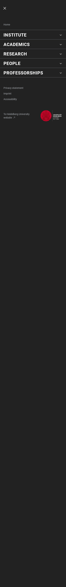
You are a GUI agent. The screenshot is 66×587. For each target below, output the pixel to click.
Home (7, 24)
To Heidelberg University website (17, 116)
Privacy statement (13, 88)
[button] (33, 35)
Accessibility (10, 99)
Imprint (7, 93)
